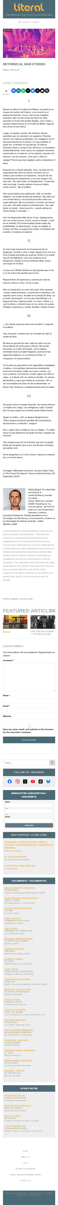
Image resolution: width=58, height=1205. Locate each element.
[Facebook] (9, 781)
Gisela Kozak (12, 869)
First (6, 808)
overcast (9, 982)
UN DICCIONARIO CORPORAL (18, 1032)
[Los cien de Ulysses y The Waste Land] (42, 622)
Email (6, 706)
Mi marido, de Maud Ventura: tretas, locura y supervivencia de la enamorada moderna (28, 845)
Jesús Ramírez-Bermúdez (19, 1030)
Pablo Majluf (34, 489)
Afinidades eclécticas (16, 921)
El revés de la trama (16, 941)
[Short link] (47, 90)
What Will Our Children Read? (17, 954)
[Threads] (40, 781)
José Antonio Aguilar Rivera (21, 898)
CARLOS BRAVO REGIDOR (18, 860)
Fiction (7, 30)
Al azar (8, 1053)
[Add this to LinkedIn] (18, 90)
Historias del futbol (12, 1075)
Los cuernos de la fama (14, 933)
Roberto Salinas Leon (17, 989)
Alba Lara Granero (14, 851)
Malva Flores (12, 1116)
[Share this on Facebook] (13, 90)
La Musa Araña (12, 1043)
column (8, 910)
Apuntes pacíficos (12, 943)
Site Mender (36, 1195)
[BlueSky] (48, 781)
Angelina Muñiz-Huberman (19, 1050)
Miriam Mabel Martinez (18, 1060)
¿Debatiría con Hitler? (13, 923)
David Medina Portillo (17, 1106)
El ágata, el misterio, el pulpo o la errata (21, 1121)
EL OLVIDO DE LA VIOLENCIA (18, 1035)
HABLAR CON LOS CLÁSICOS (18, 964)
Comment (8, 660)
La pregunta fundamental (15, 1100)
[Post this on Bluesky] (32, 90)
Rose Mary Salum (14, 1095)
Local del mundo (13, 1012)
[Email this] (42, 90)
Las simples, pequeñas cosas (17, 1025)
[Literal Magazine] (29, 7)
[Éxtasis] (15, 622)
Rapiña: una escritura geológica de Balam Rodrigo (25, 984)
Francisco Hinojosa (16, 1040)
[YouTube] (32, 781)
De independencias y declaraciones (19, 903)
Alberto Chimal (13, 959)
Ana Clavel (11, 928)
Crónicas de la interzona (18, 971)
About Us (25, 1157)
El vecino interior (15, 857)
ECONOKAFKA (11, 890)
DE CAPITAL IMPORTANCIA (17, 992)
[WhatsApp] (23, 90)
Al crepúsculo (12, 1073)
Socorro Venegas (15, 1020)
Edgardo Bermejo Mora (18, 939)
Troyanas (9, 951)
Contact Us (25, 1181)
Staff (25, 1151)
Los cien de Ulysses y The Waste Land (42, 632)
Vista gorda (11, 1063)
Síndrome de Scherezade (18, 931)
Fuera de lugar (13, 1002)
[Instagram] (17, 781)
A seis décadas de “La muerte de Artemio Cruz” (24, 1015)
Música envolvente (12, 1055)
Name (6, 695)
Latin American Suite (15, 1128)
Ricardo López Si (14, 1071)
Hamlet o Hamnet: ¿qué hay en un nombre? (23, 1131)
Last (6, 814)
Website (7, 716)
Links (25, 1163)
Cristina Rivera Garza (17, 979)
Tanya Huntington (15, 1126)
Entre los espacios (15, 1098)
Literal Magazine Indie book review (25, 1175)
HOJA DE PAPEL (12, 1045)
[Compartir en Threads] (28, 90)
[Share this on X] (37, 90)
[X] (25, 781)
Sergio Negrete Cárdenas (19, 888)
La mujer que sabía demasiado (17, 1065)
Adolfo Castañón (15, 1010)
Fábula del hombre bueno (15, 1111)
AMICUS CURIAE (12, 900)
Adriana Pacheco (14, 949)
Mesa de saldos (13, 1108)
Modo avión (10, 1022)
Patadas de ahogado (13, 994)
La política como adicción (19, 866)
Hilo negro (10, 1118)
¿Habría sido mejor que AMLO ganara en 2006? (24, 893)
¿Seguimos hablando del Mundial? (19, 974)
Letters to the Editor (25, 1169)
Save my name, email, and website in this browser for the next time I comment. (28, 730)
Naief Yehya (11, 969)
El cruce (9, 961)
